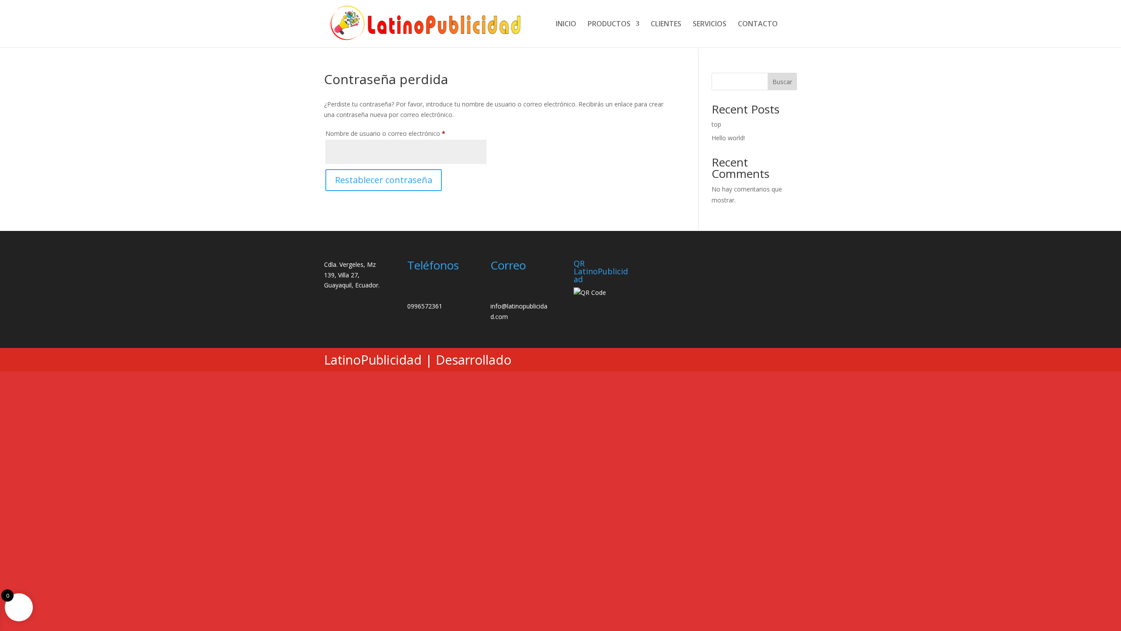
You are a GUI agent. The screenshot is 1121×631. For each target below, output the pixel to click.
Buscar (782, 82)
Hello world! (728, 138)
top (716, 124)
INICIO (566, 24)
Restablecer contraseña (383, 180)
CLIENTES (666, 24)
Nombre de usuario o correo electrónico (400, 133)
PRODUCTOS (609, 24)
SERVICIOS (709, 24)
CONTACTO (758, 24)
